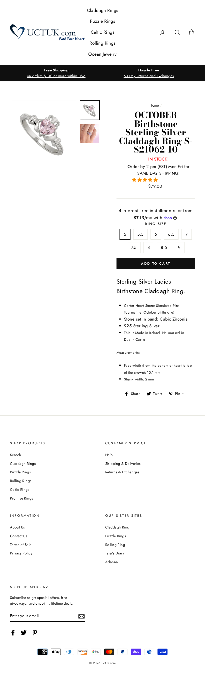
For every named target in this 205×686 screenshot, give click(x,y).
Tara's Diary (114, 553)
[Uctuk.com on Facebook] (13, 632)
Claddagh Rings (102, 10)
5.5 (140, 234)
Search (15, 454)
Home (154, 105)
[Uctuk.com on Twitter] (24, 632)
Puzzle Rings (102, 21)
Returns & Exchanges (122, 472)
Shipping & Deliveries (123, 463)
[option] (56, 73)
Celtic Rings (102, 32)
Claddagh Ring (117, 527)
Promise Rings (21, 498)
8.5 (164, 247)
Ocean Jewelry (102, 54)
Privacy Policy (21, 553)
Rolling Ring (115, 544)
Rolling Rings (103, 43)
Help (109, 454)
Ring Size (155, 223)
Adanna (111, 561)
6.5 (171, 234)
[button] (145, 180)
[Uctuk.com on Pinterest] (35, 632)
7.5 (134, 247)
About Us (17, 527)
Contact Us (18, 535)
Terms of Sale (21, 544)
